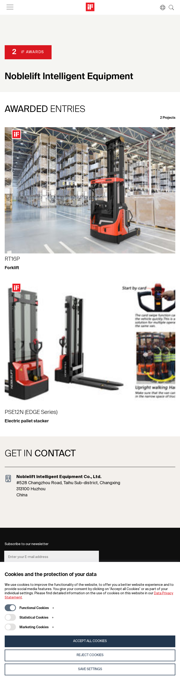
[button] (160, 7)
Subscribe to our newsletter (27, 544)
